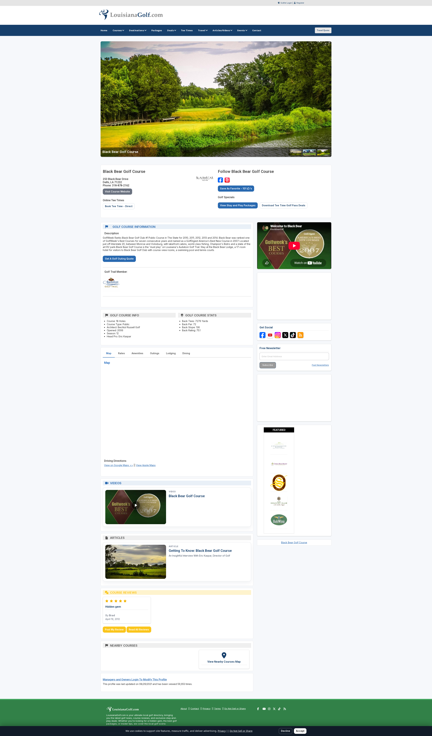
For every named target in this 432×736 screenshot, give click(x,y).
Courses (117, 30)
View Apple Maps (146, 465)
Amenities (137, 353)
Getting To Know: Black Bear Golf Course (200, 551)
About (184, 708)
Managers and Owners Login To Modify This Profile (135, 679)
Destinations (136, 30)
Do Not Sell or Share (235, 708)
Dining (186, 353)
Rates (121, 353)
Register (300, 3)
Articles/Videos (221, 30)
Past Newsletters (320, 365)
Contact (195, 708)
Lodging (171, 353)
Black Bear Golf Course (187, 496)
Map (108, 353)
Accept (300, 730)
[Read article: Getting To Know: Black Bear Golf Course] (135, 562)
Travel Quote (323, 30)
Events (241, 30)
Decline (285, 730)
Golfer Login (286, 3)
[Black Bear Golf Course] (295, 155)
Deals (170, 30)
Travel (201, 30)
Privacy (206, 708)
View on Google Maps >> (118, 465)
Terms (217, 708)
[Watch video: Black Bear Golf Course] (135, 507)
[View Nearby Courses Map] (224, 659)
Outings (154, 353)
